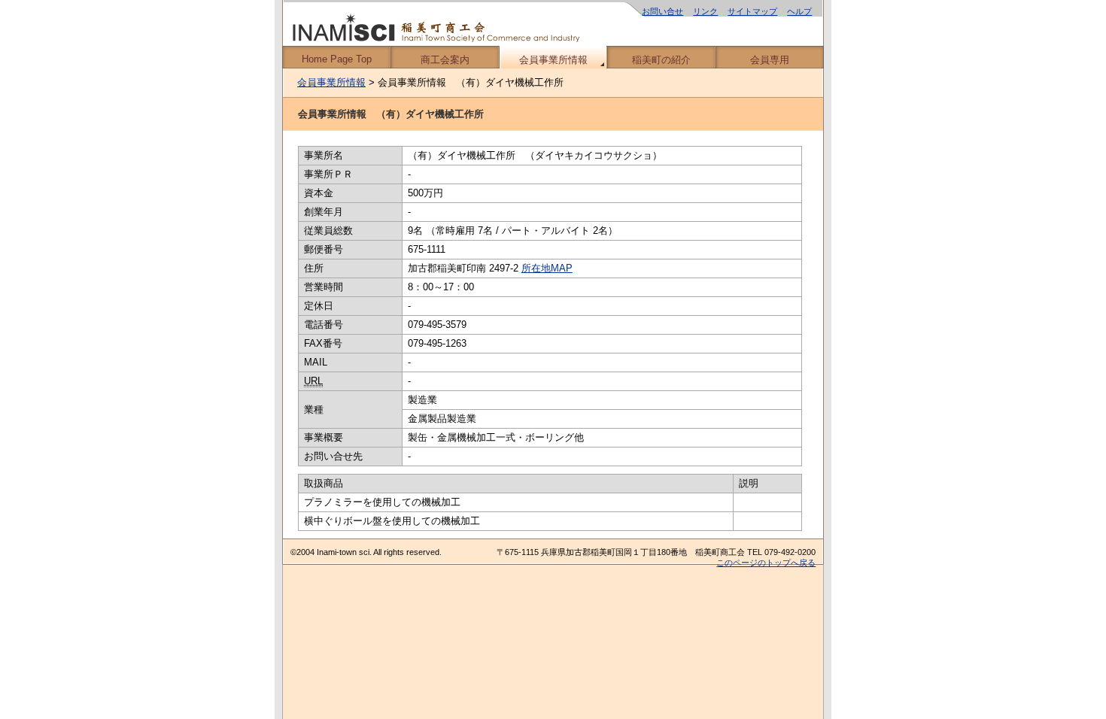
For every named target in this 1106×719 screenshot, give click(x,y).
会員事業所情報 (553, 59)
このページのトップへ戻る (766, 562)
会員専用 (769, 59)
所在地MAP (547, 268)
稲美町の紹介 (661, 59)
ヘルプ (799, 11)
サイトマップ (752, 11)
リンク (705, 11)
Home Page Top (337, 59)
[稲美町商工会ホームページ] (553, 23)
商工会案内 (445, 59)
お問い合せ (662, 11)
